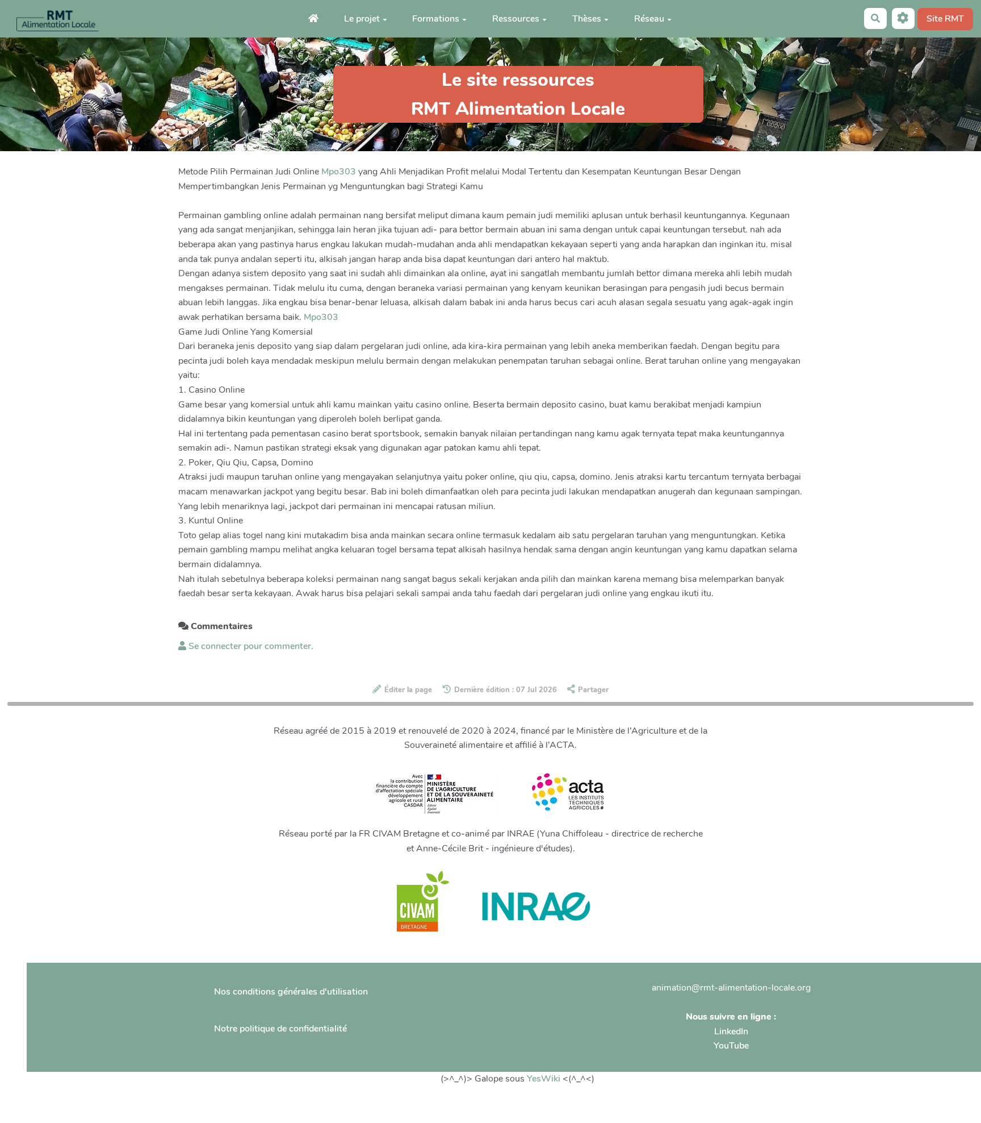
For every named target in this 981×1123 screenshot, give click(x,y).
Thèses (586, 19)
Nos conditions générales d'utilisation (291, 991)
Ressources (515, 19)
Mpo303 (338, 171)
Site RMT (945, 19)
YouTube (731, 1045)
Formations (435, 19)
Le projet (362, 19)
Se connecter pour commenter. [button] (249, 646)
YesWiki (543, 1078)
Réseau (649, 19)
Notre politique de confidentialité (280, 1028)
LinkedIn (731, 1031)
